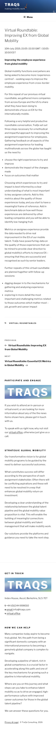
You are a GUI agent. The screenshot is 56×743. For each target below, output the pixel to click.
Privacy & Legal (12, 722)
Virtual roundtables (23, 323)
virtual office (16, 432)
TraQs (12, 4)
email (10, 609)
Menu (30, 17)
